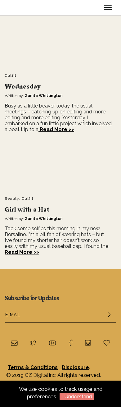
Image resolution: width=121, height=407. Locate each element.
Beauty (12, 198)
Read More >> (56, 129)
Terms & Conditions (33, 367)
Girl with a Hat (27, 209)
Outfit (10, 75)
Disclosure (75, 367)
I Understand (76, 396)
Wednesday (23, 86)
